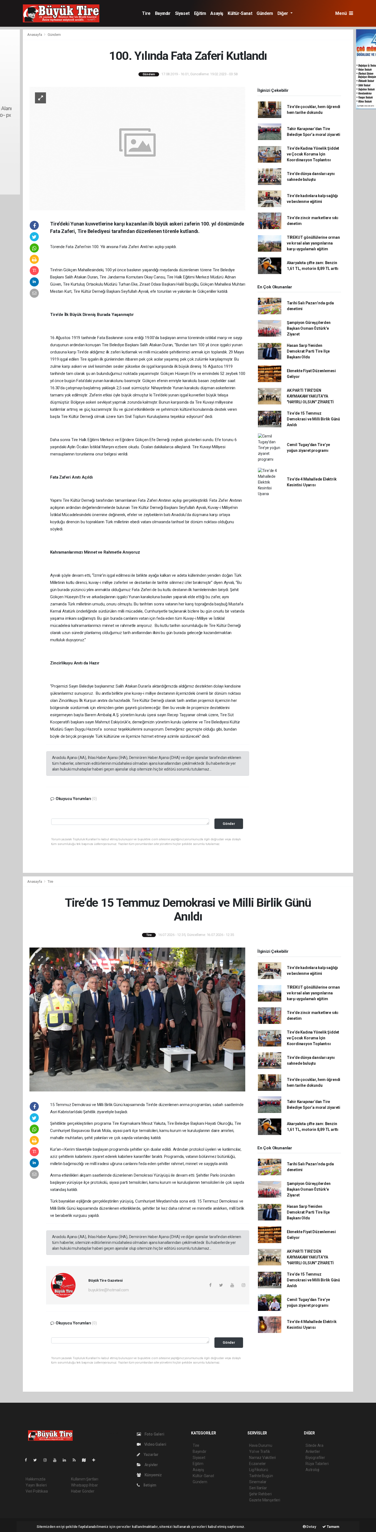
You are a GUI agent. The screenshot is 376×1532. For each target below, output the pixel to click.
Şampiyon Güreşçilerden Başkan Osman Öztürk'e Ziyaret (309, 328)
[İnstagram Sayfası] (47, 1460)
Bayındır (163, 13)
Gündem (265, 13)
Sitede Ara (314, 1445)
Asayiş (216, 13)
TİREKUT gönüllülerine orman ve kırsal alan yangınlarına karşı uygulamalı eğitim (313, 243)
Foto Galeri (154, 1434)
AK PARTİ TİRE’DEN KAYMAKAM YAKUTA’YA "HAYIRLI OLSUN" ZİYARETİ (310, 396)
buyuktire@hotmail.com (108, 1290)
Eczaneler (257, 1463)
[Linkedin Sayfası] (66, 1460)
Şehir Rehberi (260, 1494)
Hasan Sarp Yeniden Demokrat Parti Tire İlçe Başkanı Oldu (308, 351)
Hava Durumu (260, 1445)
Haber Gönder (82, 1491)
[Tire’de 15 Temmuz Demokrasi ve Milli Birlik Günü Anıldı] (137, 1019)
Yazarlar (151, 1454)
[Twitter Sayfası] (37, 1460)
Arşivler (151, 1465)
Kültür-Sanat (240, 13)
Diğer (283, 13)
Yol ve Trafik (259, 1451)
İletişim (149, 1485)
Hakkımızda (35, 1479)
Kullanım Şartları (84, 1479)
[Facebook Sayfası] (28, 1460)
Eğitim (200, 13)
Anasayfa (35, 35)
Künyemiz (153, 1475)
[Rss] (76, 1460)
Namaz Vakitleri (262, 1457)
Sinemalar (257, 1482)
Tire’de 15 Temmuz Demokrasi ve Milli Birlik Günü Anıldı (313, 419)
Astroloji (312, 1469)
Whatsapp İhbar (84, 1485)
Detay (311, 1527)
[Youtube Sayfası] (57, 1460)
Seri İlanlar (258, 1488)
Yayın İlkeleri (36, 1485)
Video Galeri (154, 1444)
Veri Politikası (37, 1491)
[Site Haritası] (86, 1460)
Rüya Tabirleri (317, 1463)
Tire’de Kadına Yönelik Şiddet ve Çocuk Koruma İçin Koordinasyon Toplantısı (313, 154)
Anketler (313, 1451)
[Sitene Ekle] (96, 1460)
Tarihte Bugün (261, 1476)
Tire (146, 13)
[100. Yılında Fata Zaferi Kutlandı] (137, 148)
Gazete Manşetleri (264, 1500)
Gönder (229, 824)
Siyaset (182, 13)
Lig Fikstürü (258, 1469)
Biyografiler (315, 1457)
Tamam (332, 1527)
